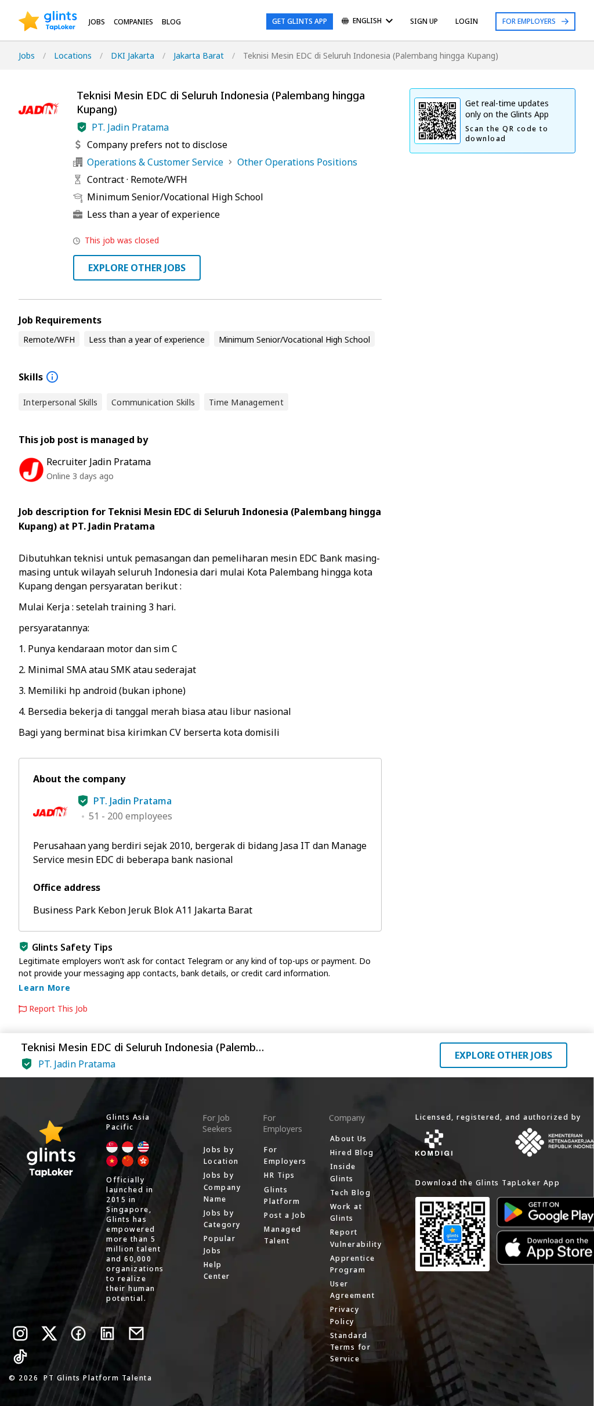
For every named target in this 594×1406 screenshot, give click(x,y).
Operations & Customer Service (155, 162)
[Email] (136, 1333)
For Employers (529, 21)
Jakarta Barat (198, 55)
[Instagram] (20, 1333)
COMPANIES (133, 22)
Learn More (45, 987)
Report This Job (58, 1008)
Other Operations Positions (297, 162)
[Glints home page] (48, 21)
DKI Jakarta (132, 55)
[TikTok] (20, 1356)
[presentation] (48, 21)
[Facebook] (78, 1333)
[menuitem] (367, 22)
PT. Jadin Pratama (130, 127)
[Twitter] (49, 1333)
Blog (171, 22)
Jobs (97, 22)
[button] (82, 127)
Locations (73, 55)
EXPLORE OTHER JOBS (137, 267)
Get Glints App (299, 21)
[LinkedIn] (107, 1333)
